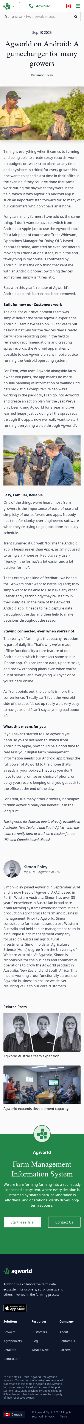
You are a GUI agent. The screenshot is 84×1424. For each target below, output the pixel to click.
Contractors (11, 1359)
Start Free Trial (22, 1222)
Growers (9, 1332)
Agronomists (12, 1341)
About (63, 1332)
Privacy (49, 1416)
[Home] (5, 16)
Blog (34, 1341)
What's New (39, 1350)
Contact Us (64, 1222)
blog (28, 16)
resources (17, 16)
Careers (65, 1350)
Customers (39, 1332)
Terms (64, 1416)
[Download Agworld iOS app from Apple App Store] (15, 1308)
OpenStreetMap (52, 1391)
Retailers (9, 1350)
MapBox (11, 1394)
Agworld (43, 6)
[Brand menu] (9, 6)
